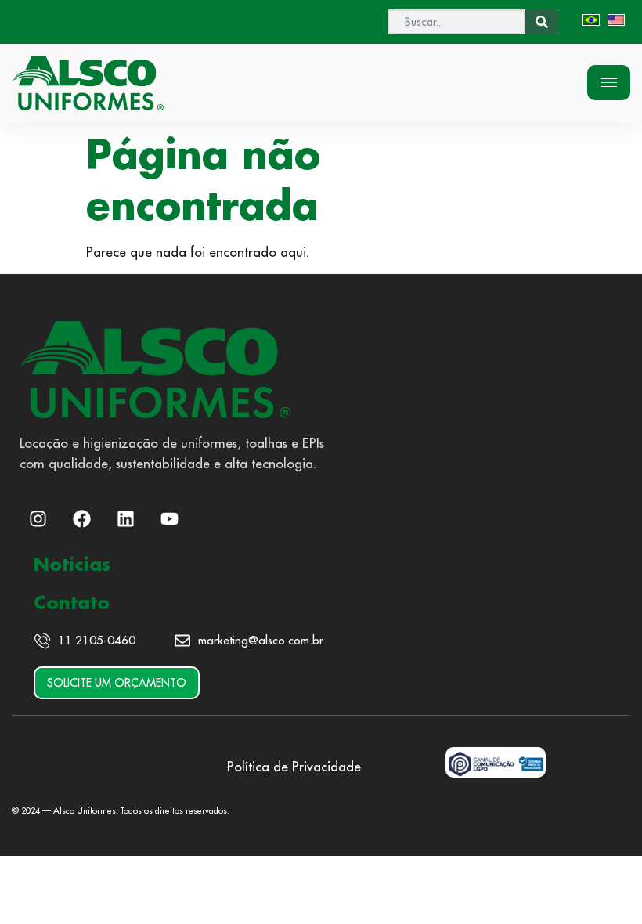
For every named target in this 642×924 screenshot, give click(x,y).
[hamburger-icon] (608, 82)
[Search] (542, 21)
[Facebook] (81, 519)
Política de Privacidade (294, 766)
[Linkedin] (125, 519)
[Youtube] (169, 519)
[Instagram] (38, 519)
